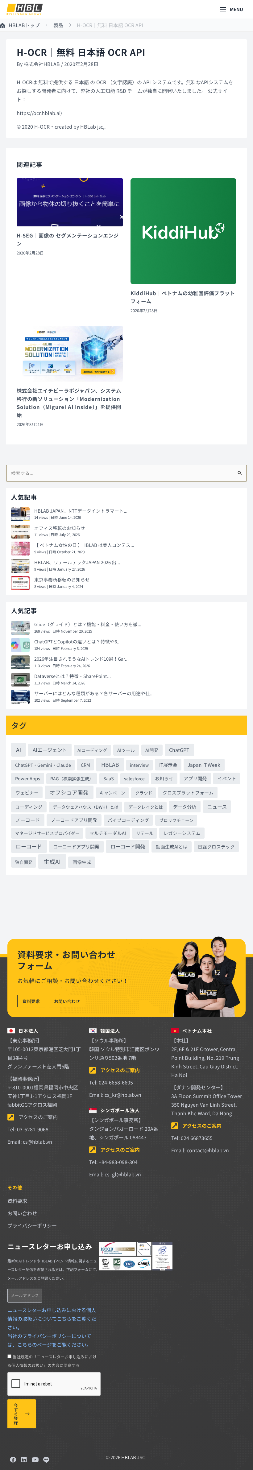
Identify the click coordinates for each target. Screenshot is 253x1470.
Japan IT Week (204, 764)
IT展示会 (168, 764)
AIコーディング (92, 750)
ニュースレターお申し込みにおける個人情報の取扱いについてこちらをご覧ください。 (51, 1318)
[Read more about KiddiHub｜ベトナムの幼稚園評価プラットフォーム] (183, 230)
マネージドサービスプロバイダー (47, 833)
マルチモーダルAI (107, 833)
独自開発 (23, 862)
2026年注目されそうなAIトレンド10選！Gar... (81, 658)
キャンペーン (112, 793)
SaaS (108, 778)
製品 (58, 25)
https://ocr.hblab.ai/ (39, 113)
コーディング (29, 806)
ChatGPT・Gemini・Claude (43, 765)
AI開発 (152, 750)
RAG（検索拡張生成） (71, 778)
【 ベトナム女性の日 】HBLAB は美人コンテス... (84, 545)
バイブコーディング (128, 820)
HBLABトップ (24, 25)
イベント (227, 778)
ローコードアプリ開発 (76, 846)
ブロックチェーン (176, 820)
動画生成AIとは (172, 846)
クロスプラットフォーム (188, 792)
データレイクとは (145, 807)
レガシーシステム (182, 833)
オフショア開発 (69, 792)
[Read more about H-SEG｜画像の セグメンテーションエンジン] (69, 201)
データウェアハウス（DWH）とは (85, 807)
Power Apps (27, 778)
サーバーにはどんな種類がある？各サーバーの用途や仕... (94, 693)
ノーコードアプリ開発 (74, 819)
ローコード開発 (127, 846)
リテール (144, 833)
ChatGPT (179, 750)
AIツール (126, 750)
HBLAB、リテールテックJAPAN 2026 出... (77, 562)
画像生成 (82, 862)
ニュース (217, 806)
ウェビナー (27, 792)
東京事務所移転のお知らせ (62, 579)
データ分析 (184, 806)
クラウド (143, 793)
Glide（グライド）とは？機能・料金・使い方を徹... (87, 624)
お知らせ (164, 778)
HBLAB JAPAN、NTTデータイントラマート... (80, 510)
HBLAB (110, 764)
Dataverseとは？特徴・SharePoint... (72, 676)
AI (18, 749)
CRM (85, 765)
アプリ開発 (195, 778)
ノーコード (27, 820)
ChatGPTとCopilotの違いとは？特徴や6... (77, 641)
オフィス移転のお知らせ (59, 528)
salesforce (134, 778)
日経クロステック (216, 846)
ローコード (29, 846)
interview (139, 765)
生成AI (52, 861)
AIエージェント (50, 750)
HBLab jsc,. (93, 126)
